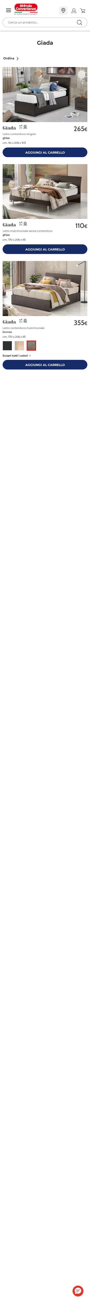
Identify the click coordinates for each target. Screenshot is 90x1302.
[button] (11, 58)
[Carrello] (82, 10)
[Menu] (8, 11)
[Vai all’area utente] (73, 10)
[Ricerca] (70, 11)
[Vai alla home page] (34, 9)
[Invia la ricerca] (79, 22)
